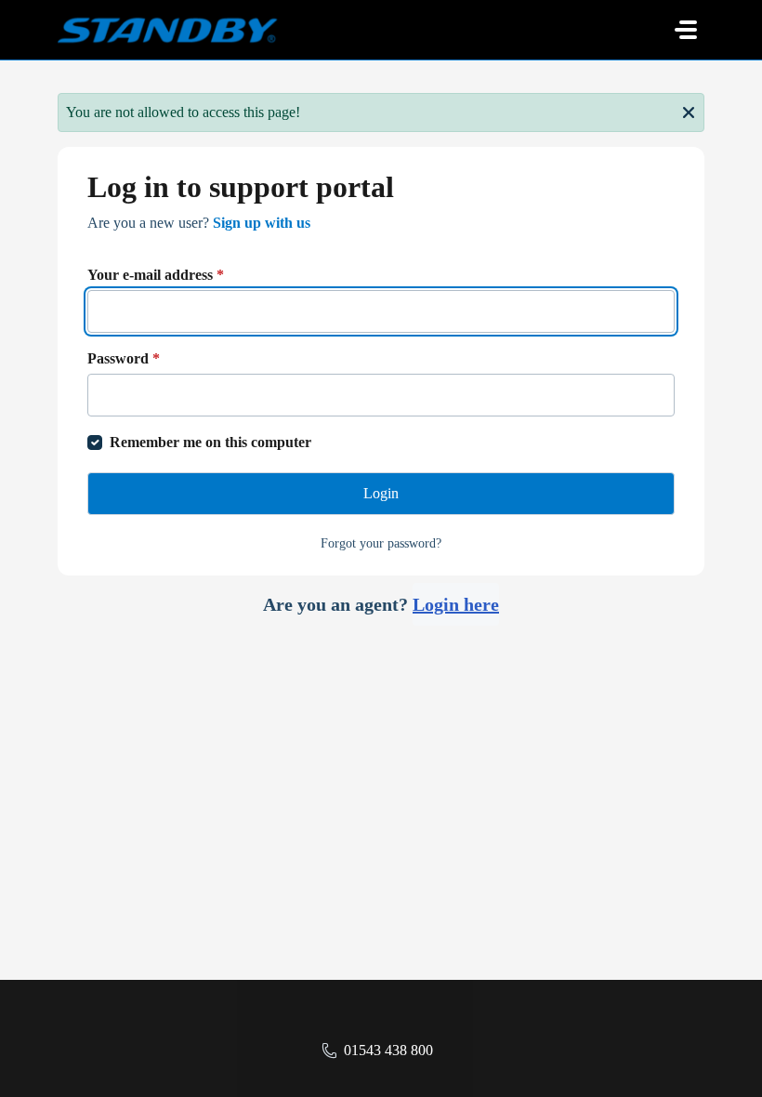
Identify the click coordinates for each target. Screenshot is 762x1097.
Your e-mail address (155, 275)
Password (123, 358)
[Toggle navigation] (685, 29)
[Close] (688, 110)
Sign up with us (261, 223)
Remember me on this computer (210, 442)
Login (381, 493)
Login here (456, 604)
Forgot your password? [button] (381, 543)
